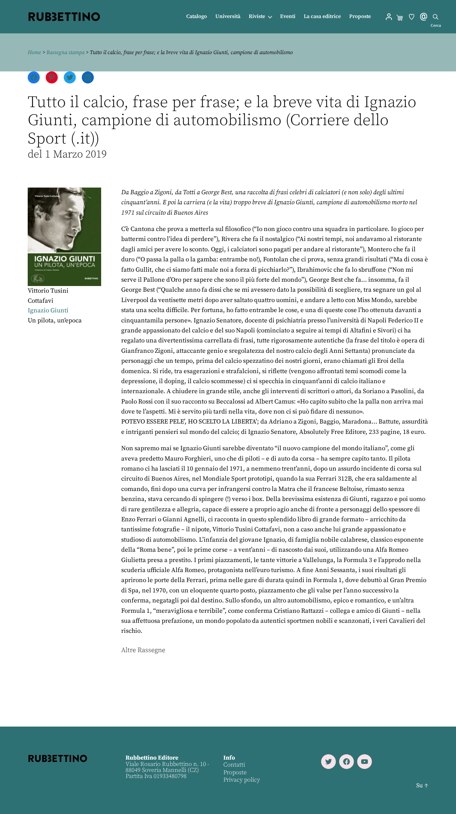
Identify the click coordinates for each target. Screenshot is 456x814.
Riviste (257, 16)
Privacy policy (241, 780)
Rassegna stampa (65, 52)
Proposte (360, 16)
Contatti (234, 765)
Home (34, 52)
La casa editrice (322, 16)
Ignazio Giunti (48, 310)
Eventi (287, 16)
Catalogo (196, 16)
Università (227, 16)
